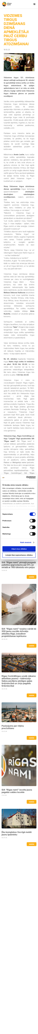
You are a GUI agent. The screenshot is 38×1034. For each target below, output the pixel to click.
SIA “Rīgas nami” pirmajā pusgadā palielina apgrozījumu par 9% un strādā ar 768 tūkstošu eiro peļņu (19, 565)
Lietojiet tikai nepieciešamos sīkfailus (19, 555)
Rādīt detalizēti (25, 542)
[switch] (33, 520)
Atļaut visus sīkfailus (19, 549)
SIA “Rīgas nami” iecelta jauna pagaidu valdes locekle (17, 791)
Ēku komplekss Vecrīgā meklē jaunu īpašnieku (17, 833)
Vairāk (31, 577)
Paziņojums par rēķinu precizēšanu (13, 727)
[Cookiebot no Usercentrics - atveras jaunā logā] (27, 477)
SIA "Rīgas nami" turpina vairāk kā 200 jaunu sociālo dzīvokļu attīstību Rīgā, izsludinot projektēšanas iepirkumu (19, 632)
